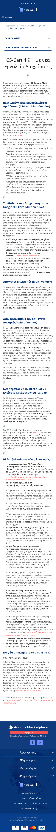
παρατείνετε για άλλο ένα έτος (28, 691)
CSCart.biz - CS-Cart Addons (35, 820)
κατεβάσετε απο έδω (14, 700)
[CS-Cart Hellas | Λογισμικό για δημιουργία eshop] (28, 11)
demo (19, 135)
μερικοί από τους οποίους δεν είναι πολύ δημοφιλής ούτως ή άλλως (29, 633)
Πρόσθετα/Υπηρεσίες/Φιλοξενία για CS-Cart (28, 734)
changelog (28, 96)
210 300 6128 (30, 3)
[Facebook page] (32, 743)
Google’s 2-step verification (26, 255)
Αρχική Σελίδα (12, 26)
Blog (22, 26)
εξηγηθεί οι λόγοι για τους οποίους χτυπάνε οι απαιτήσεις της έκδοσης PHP (26, 478)
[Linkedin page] (40, 743)
